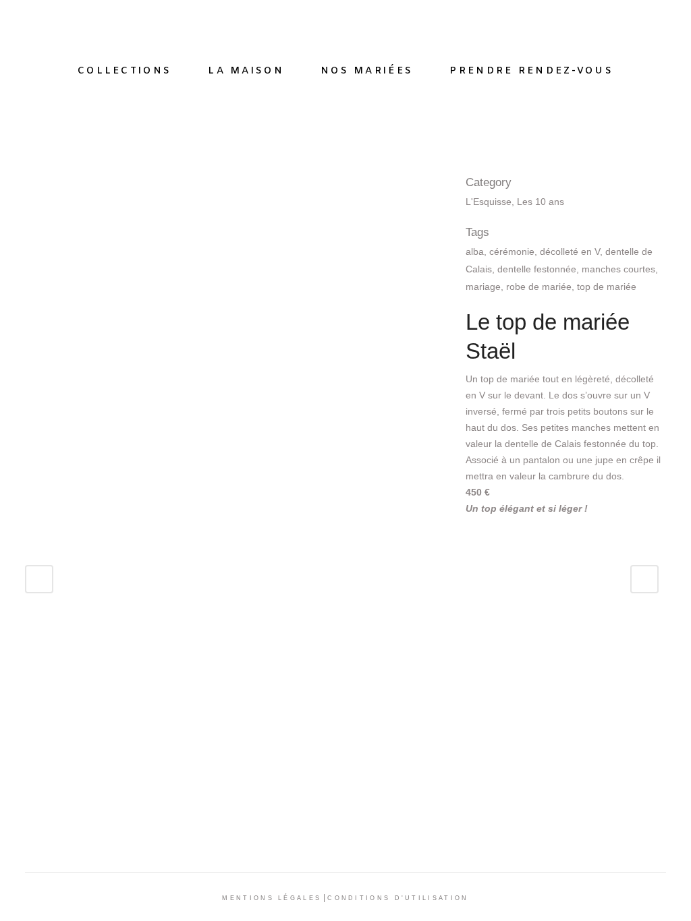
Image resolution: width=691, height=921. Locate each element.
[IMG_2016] (26, 181)
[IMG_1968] (34, 181)
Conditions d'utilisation (397, 898)
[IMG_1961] (29, 181)
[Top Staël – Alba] (39, 181)
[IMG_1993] (37, 181)
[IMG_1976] (31, 181)
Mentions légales (271, 898)
